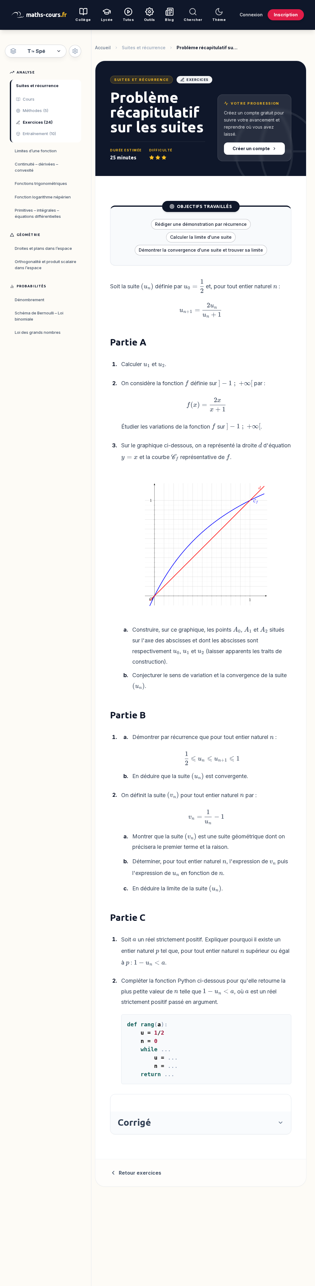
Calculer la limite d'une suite (201, 237)
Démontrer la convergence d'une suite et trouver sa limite (201, 250)
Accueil (103, 47)
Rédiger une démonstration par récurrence (201, 224)
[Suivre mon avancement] (75, 51)
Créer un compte (251, 148)
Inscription (286, 14)
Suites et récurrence (143, 47)
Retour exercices (140, 1173)
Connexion (251, 14)
